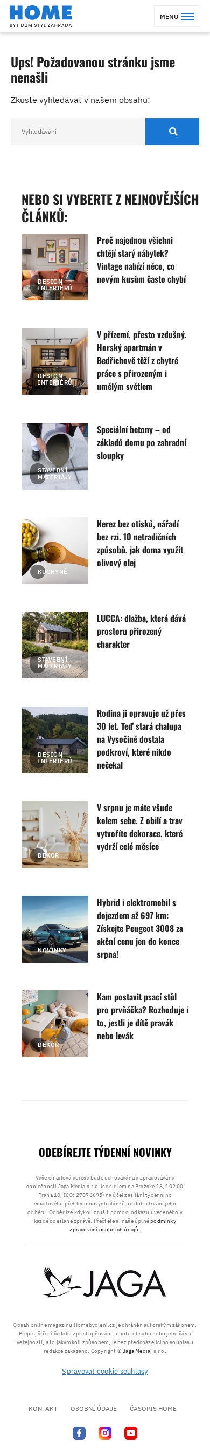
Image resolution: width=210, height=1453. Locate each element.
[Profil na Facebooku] (79, 1432)
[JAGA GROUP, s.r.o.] (105, 1283)
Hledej (172, 131)
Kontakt (43, 1408)
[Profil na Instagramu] (105, 1432)
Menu (169, 16)
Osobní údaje (94, 1408)
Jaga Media (136, 1350)
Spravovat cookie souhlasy (105, 1371)
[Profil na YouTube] (130, 1432)
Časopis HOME (153, 1408)
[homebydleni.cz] (41, 16)
